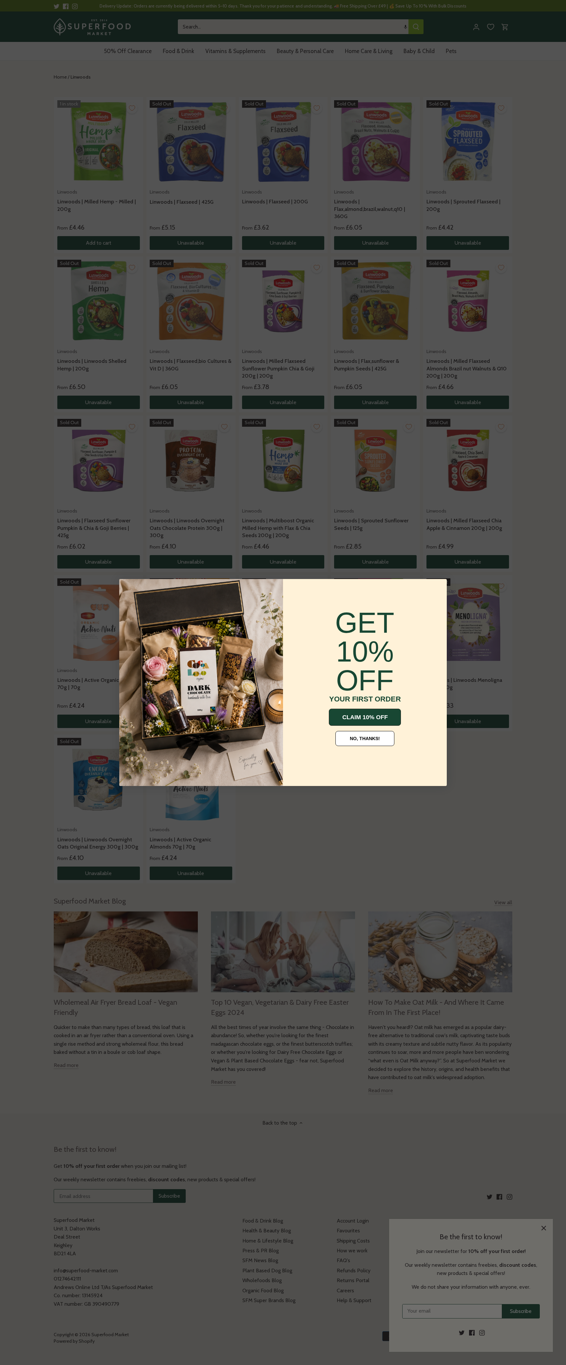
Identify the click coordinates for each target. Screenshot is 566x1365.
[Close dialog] (129, 589)
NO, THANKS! (365, 738)
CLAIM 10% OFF (365, 717)
